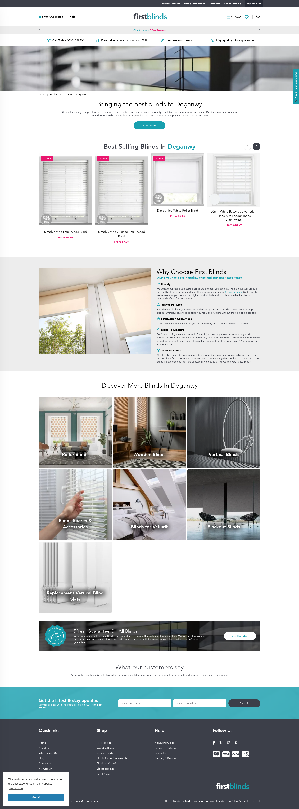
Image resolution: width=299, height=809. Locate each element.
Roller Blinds (104, 742)
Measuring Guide (164, 742)
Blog (41, 758)
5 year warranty (233, 292)
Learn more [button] (16, 788)
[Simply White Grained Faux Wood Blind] (121, 190)
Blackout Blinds (105, 768)
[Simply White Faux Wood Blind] (65, 190)
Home (42, 94)
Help (72, 16)
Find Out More (240, 636)
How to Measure (170, 4)
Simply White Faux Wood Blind (65, 232)
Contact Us (45, 763)
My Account (254, 4)
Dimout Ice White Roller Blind (177, 211)
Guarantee (214, 4)
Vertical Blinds (105, 753)
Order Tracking (232, 4)
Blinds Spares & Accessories (112, 758)
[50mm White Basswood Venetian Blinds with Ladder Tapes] (233, 180)
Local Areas (55, 94)
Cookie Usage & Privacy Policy (82, 801)
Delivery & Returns (165, 758)
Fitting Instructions (194, 4)
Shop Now (149, 125)
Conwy (69, 94)
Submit (244, 703)
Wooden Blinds (105, 747)
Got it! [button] (36, 797)
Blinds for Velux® (106, 763)
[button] (39, 30)
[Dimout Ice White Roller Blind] (177, 179)
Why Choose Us (48, 753)
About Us (44, 747)
